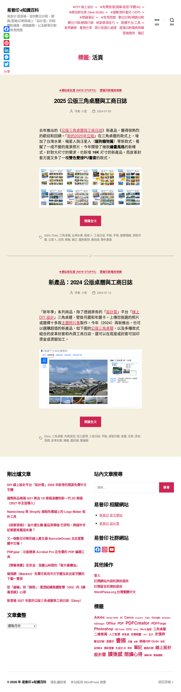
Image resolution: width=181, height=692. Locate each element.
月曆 (130, 641)
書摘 (121, 640)
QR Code (119, 629)
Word (135, 629)
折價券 (160, 633)
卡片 (145, 634)
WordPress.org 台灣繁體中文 (115, 592)
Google (155, 617)
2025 (47, 235)
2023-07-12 (104, 293)
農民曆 (74, 440)
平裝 (109, 235)
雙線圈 (84, 440)
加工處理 (82, 436)
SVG (129, 629)
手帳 (116, 235)
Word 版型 (146, 629)
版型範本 (98, 648)
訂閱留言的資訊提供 (108, 586)
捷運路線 (125, 235)
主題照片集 (71, 322)
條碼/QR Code (149, 641)
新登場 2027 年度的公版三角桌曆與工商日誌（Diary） (45, 600)
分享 (7, 71)
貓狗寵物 (84, 239)
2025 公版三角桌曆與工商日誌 (90, 101)
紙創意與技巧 (105, 23)
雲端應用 (129, 33)
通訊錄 (95, 239)
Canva (129, 617)
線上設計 (163, 647)
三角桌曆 (65, 235)
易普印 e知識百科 (23, 10)
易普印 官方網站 (110, 515)
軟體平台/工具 (131, 23)
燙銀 (47, 440)
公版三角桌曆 (102, 328)
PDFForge (158, 623)
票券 (129, 648)
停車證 (125, 634)
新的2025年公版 (80, 135)
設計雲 (111, 311)
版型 (162, 641)
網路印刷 (149, 648)
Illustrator (166, 617)
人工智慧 (114, 634)
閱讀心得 (133, 654)
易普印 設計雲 (109, 523)
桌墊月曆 (114, 436)
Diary (55, 235)
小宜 (84, 111)
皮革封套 (56, 440)
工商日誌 (99, 235)
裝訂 (74, 239)
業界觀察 (70, 28)
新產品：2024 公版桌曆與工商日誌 (90, 282)
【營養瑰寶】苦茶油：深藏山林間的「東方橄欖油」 (43, 565)
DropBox (139, 617)
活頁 (60, 239)
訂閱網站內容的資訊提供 (111, 581)
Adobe (99, 617)
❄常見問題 (108, 17)
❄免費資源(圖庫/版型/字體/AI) (120, 7)
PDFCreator (137, 623)
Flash (147, 617)
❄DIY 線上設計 (83, 7)
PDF (121, 623)
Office (111, 623)
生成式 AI (120, 648)
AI (121, 617)
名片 (150, 634)
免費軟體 (136, 634)
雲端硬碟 (157, 655)
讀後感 (115, 654)
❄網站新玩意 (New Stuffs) (86, 12)
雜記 (141, 33)
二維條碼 (100, 634)
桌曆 (123, 436)
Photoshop (103, 628)
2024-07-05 (104, 111)
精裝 (67, 239)
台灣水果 (77, 235)
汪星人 (52, 239)
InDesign (99, 623)
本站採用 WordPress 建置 (88, 682)
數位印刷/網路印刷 (131, 17)
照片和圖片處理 (105, 28)
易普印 (110, 641)
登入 (97, 575)
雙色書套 (106, 239)
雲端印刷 (148, 655)
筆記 (138, 647)
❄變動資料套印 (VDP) (125, 12)
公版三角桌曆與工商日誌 (82, 130)
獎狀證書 (109, 648)
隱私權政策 (58, 682)
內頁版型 (69, 436)
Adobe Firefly (112, 617)
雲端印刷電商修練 (131, 28)
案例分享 (86, 28)
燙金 (137, 436)
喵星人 (88, 235)
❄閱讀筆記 (86, 17)
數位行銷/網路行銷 (81, 23)
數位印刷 (99, 641)
